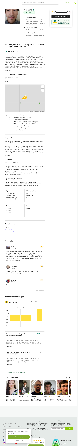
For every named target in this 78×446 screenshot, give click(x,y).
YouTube (19, 443)
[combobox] (40, 3)
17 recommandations (61, 12)
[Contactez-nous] (75, 3)
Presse (4, 429)
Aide (4, 428)
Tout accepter (19, 437)
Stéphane (27, 10)
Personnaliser (19, 440)
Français (8, 227)
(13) (14, 396)
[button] (69, 12)
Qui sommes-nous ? (19, 424)
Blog (15, 423)
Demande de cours (7, 426)
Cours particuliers (10, 372)
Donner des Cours (66, 3)
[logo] (12, 3)
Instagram (8, 443)
